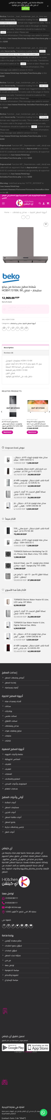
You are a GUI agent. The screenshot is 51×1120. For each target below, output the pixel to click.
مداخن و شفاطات (19, 212)
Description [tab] (8, 347)
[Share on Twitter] (13, 329)
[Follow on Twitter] (17, 926)
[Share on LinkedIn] (26, 329)
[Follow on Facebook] (4, 926)
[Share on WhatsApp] (4, 329)
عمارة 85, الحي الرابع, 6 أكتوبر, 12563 (21, 911)
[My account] (43, 203)
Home (6, 212)
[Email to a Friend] (17, 329)
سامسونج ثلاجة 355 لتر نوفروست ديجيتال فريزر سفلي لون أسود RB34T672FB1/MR (12, 424)
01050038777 (12, 898)
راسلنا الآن (25, 8)
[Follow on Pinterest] (22, 926)
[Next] (49, 417)
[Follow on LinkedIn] (26, 926)
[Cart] (48, 203)
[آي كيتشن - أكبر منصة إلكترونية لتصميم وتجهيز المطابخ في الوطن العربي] (24, 203)
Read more (7, 432)
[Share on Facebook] (9, 329)
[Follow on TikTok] (13, 926)
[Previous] (1, 417)
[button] (43, 1112)
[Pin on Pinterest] (22, 329)
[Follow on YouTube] (31, 926)
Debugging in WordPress (39, 32)
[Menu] (3, 203)
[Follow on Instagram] (9, 926)
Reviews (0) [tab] (8, 352)
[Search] (40, 203)
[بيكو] (11, 278)
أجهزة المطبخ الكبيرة (38, 212)
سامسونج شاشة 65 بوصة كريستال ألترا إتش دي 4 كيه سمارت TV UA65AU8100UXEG (38, 424)
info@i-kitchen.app (13, 907)
